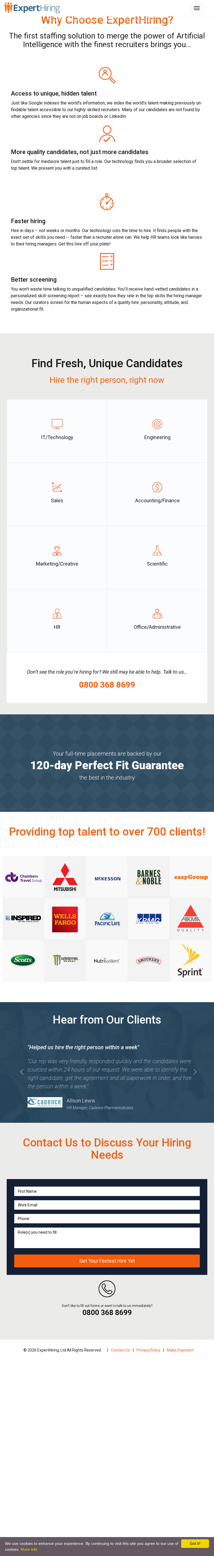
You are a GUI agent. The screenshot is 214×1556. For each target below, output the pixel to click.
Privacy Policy (148, 1350)
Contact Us (120, 1350)
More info (29, 1549)
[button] (22, 1089)
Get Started (107, 48)
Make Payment (180, 1350)
